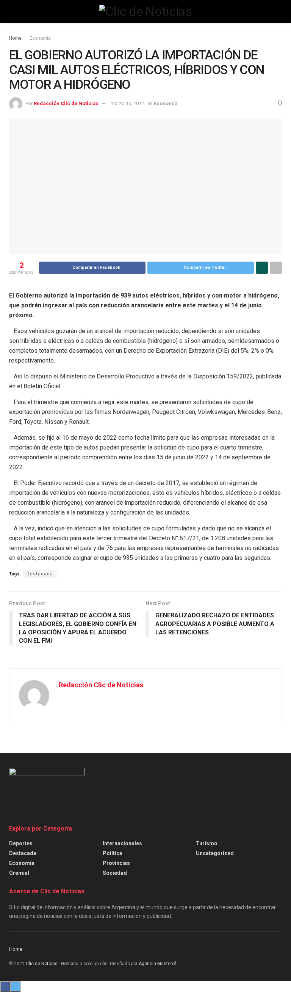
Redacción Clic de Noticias (66, 103)
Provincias (116, 863)
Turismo (206, 843)
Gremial (19, 873)
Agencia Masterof (157, 963)
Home (15, 38)
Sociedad (115, 873)
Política (112, 853)
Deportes (21, 843)
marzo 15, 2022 (127, 103)
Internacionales (122, 843)
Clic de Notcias (42, 963)
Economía (40, 38)
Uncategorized (215, 853)
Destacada (40, 574)
